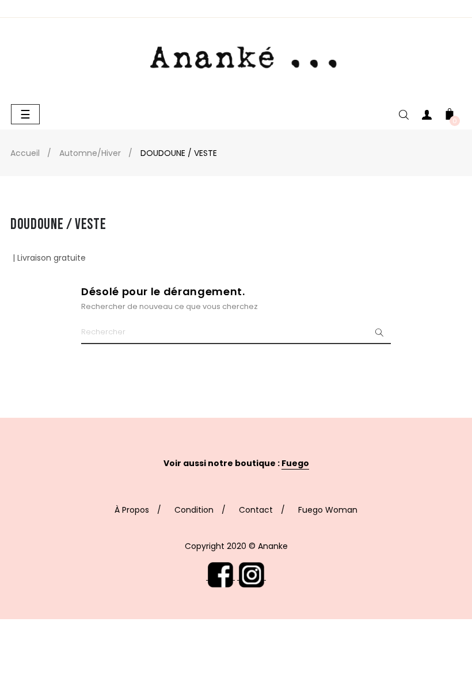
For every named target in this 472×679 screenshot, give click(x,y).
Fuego (295, 463)
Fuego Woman (327, 510)
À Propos (132, 510)
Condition (194, 510)
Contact (256, 510)
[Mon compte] (426, 117)
